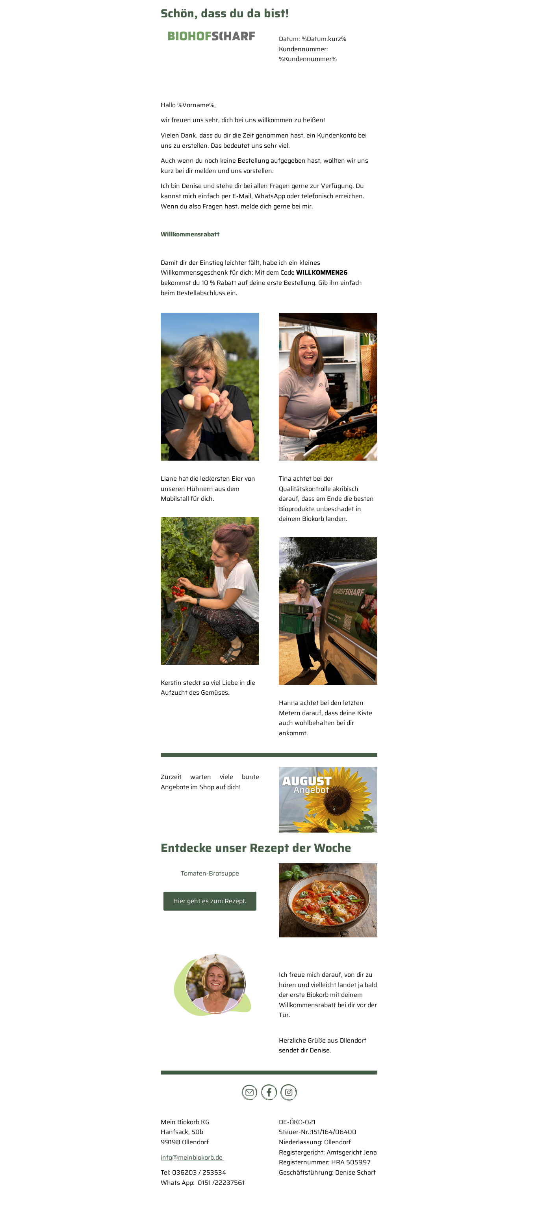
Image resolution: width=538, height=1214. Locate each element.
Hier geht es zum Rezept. (210, 901)
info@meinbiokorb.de (192, 1157)
